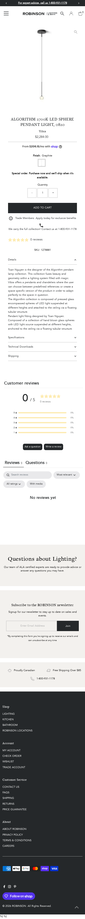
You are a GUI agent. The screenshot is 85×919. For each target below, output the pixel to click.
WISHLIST (8, 761)
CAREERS (8, 846)
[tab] (36, 463)
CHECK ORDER (11, 756)
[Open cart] (80, 13)
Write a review (53, 447)
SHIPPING (8, 798)
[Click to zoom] (75, 32)
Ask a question (33, 447)
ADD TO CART (42, 207)
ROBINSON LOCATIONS (17, 730)
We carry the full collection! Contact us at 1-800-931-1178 (42, 229)
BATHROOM (10, 725)
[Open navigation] (6, 13)
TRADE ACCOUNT (13, 767)
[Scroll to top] (77, 908)
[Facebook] (4, 887)
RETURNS (8, 804)
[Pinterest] (15, 887)
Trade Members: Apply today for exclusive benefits (45, 218)
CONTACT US (10, 787)
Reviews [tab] (13, 463)
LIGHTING (8, 714)
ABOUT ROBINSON (14, 829)
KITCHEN (8, 719)
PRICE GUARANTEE (14, 809)
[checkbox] (36, 484)
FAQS (5, 792)
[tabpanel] (43, 507)
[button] (43, 413)
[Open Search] (62, 13)
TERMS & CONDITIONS (16, 840)
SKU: (37, 250)
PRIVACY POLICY (12, 835)
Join (67, 626)
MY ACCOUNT (11, 750)
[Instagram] (9, 887)
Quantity (43, 184)
